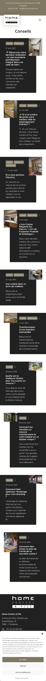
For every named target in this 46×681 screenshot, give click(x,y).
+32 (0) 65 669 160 (14, 629)
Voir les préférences (23, 672)
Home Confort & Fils (11, 614)
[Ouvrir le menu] (40, 19)
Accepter (23, 659)
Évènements (19, 162)
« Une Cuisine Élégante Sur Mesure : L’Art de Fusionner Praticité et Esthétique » (28, 229)
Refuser (23, 666)
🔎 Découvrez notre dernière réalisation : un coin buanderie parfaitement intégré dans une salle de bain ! (16, 58)
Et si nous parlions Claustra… (15, 176)
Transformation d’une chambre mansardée (27, 329)
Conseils (9, 43)
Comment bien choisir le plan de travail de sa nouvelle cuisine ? (28, 550)
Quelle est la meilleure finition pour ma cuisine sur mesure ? (16, 380)
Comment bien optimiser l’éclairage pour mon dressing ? (16, 493)
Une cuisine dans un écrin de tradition (16, 285)
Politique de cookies (21, 678)
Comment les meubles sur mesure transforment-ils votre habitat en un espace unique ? (29, 433)
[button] (42, 634)
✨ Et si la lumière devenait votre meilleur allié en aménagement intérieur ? (28, 119)
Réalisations (19, 43)
